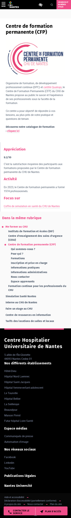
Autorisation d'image (16, 442)
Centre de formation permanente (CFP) (32, 244)
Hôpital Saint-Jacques (17, 382)
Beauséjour (10, 410)
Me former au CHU (16, 226)
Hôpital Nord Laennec (17, 376)
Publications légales (20, 476)
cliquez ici (13, 131)
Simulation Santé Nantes (21, 296)
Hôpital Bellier (12, 399)
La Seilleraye (11, 404)
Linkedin (9, 463)
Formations (18, 258)
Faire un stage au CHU (19, 308)
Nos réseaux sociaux (20, 449)
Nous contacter (20, 276)
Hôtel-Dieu (10, 371)
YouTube (9, 468)
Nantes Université (18, 486)
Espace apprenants (23, 281)
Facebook (10, 457)
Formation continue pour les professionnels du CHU (37, 288)
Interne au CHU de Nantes (21, 302)
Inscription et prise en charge (29, 263)
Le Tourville (11, 393)
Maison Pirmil (12, 415)
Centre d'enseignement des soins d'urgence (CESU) (35, 237)
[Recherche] (51, 5)
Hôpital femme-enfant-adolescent (23, 387)
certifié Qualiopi (52, 87)
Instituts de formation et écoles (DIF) (31, 231)
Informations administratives (29, 272)
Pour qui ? (17, 253)
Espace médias (15, 428)
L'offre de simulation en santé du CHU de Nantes (32, 206)
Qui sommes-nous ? (23, 249)
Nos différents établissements (28, 363)
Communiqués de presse (18, 436)
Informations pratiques (25, 267)
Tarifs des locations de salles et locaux (30, 321)
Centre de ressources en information (28, 315)
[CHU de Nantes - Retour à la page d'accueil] (13, 4)
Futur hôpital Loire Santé (18, 421)
